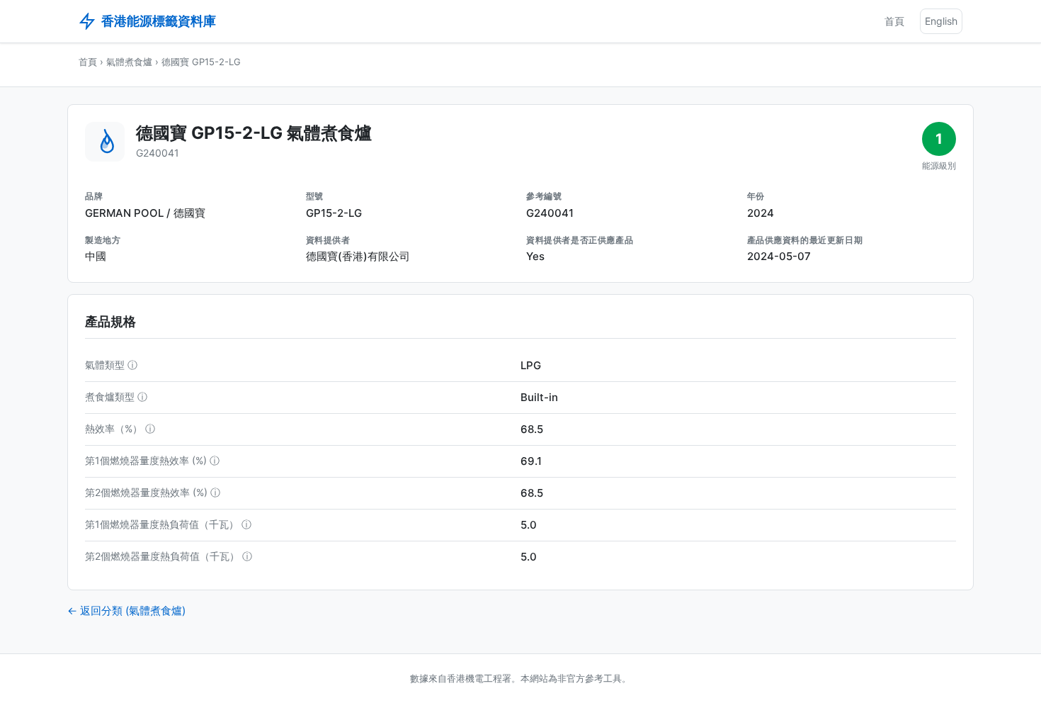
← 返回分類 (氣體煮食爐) (126, 610)
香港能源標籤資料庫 (158, 20)
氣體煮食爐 (129, 61)
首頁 (894, 21)
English (941, 21)
